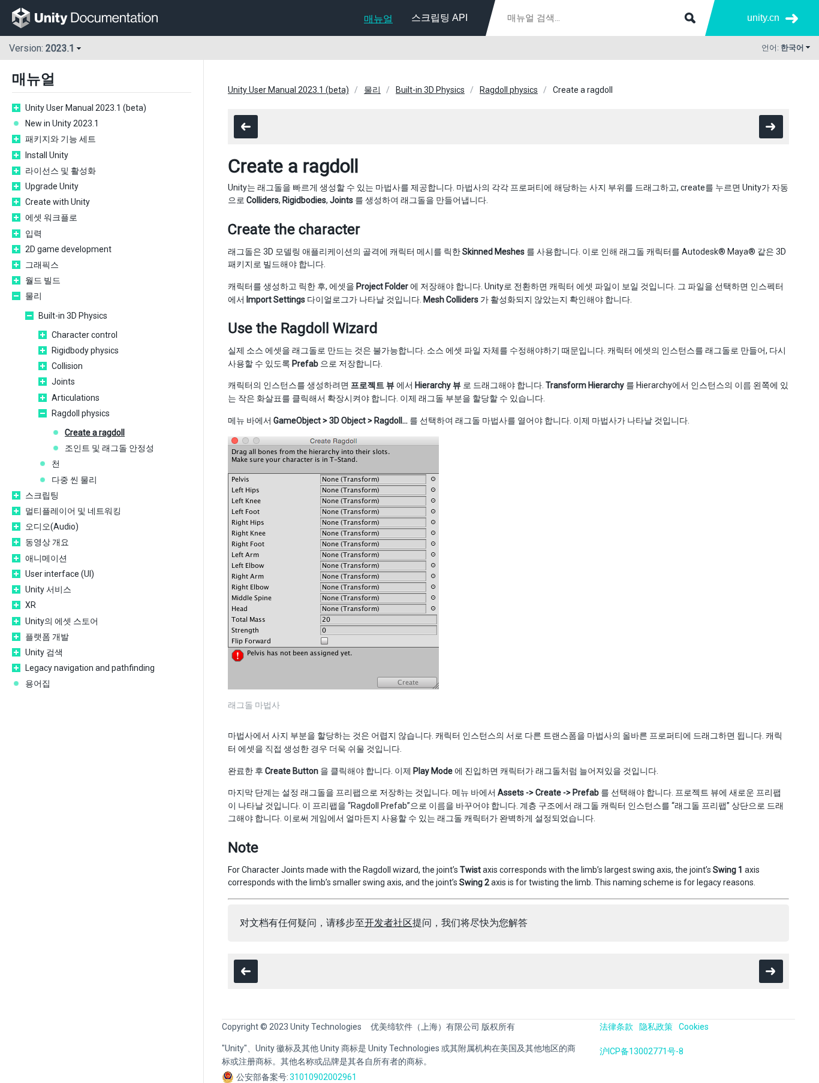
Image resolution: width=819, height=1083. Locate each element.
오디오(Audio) (52, 526)
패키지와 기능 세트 (60, 139)
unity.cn (763, 18)
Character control (85, 335)
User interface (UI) (59, 574)
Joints (63, 381)
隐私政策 (656, 1026)
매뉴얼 (378, 19)
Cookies (694, 1026)
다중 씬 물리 (74, 480)
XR (30, 605)
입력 (33, 233)
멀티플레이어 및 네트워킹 (73, 511)
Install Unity (46, 155)
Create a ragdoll (95, 432)
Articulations (76, 398)
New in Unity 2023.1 (62, 123)
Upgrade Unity (52, 186)
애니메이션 (46, 558)
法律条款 (616, 1026)
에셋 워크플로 (51, 217)
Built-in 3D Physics (72, 315)
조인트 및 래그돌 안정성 (109, 448)
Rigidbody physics (85, 350)
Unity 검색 (44, 652)
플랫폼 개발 (47, 637)
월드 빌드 (43, 280)
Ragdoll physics (81, 413)
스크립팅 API (439, 18)
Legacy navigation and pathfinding (90, 668)
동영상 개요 (47, 542)
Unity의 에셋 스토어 (61, 621)
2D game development (68, 249)
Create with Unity (57, 202)
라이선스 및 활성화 (60, 171)
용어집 (37, 683)
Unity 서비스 (48, 589)
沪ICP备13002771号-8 (641, 1051)
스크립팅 (42, 495)
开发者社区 (388, 922)
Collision (67, 366)
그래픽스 (42, 265)
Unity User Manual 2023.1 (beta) (85, 108)
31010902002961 (323, 1077)
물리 (33, 296)
